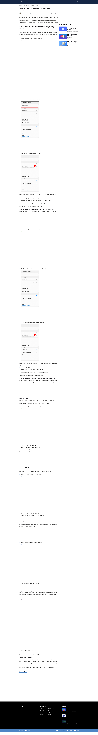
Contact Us (61, 730)
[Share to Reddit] (55, 13)
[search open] (77, 2)
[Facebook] (20, 709)
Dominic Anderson (25, 13)
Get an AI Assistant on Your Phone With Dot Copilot (72, 28)
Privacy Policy (65, 730)
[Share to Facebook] (51, 13)
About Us (56, 730)
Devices (32, 5)
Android (37, 5)
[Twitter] (22, 709)
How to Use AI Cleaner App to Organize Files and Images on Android (72, 43)
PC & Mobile (26, 5)
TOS (70, 730)
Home (20, 5)
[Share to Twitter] (53, 13)
